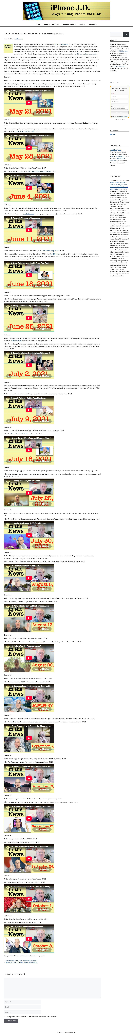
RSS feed (112, 134)
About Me (92, 24)
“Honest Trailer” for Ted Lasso (21, 434)
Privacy (123, 119)
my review (39, 642)
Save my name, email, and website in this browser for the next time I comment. (31, 1016)
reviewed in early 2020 (50, 250)
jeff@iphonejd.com (115, 150)
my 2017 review (28, 214)
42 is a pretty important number (86, 54)
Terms (118, 119)
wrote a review (17, 340)
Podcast (82, 24)
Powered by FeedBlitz (124, 116)
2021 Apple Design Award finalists (39, 171)
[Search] (126, 34)
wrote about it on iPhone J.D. (25, 131)
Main (38, 24)
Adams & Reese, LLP (119, 66)
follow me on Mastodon (117, 156)
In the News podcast (61, 44)
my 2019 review (56, 254)
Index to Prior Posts (51, 24)
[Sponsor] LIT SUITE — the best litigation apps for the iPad (21, 962)
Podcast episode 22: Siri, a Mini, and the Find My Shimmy (21, 960)
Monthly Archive (69, 24)
